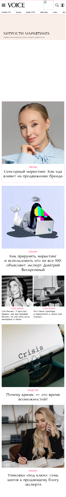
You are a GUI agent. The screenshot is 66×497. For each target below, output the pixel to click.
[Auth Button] (62, 5)
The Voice (16, 5)
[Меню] (3, 5)
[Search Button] (57, 5)
